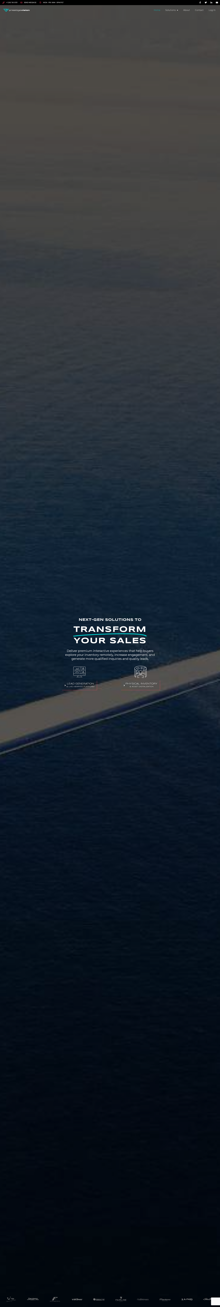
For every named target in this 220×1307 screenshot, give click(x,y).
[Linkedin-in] (211, 2)
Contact (199, 10)
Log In (212, 10)
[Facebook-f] (200, 2)
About (186, 10)
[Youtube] (217, 2)
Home (157, 10)
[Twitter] (206, 2)
